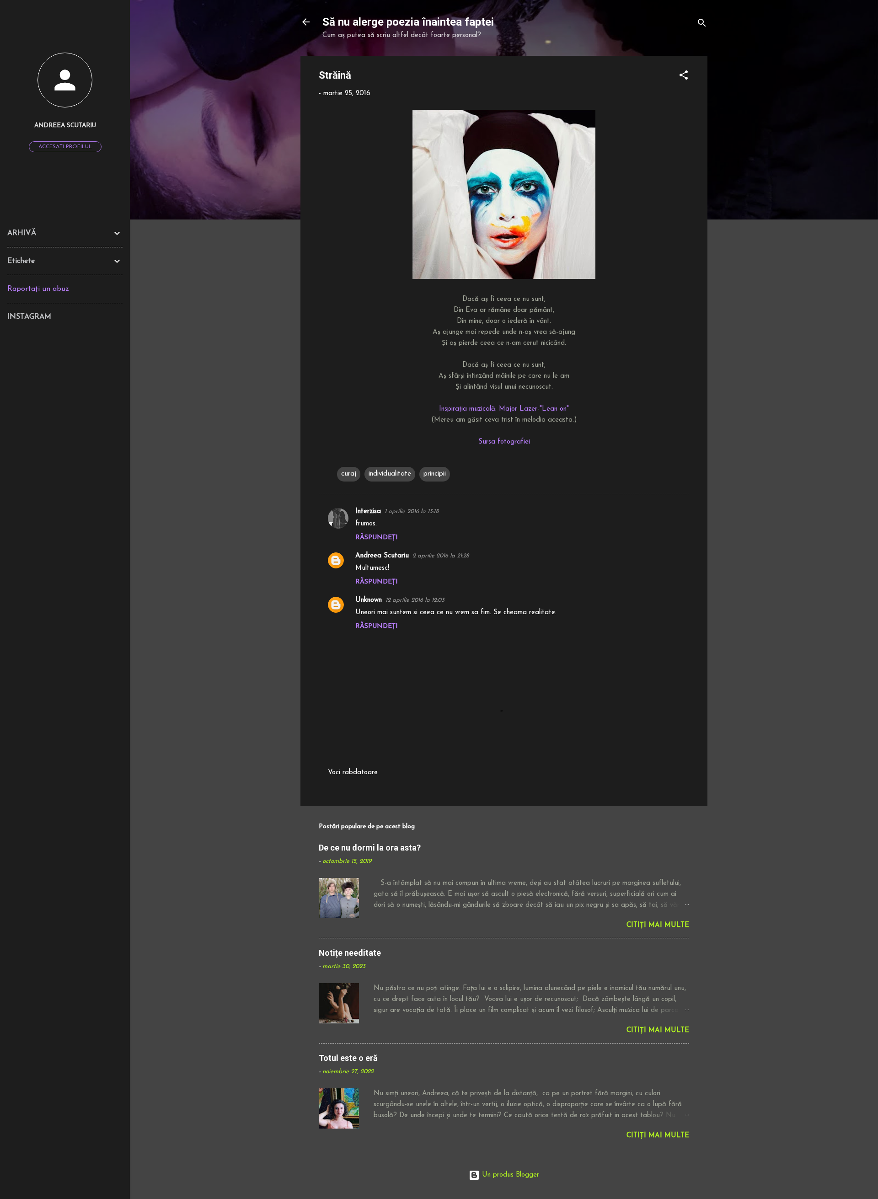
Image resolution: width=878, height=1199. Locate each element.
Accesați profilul (65, 147)
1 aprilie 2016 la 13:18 (412, 511)
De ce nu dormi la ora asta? (370, 847)
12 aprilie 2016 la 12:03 (414, 600)
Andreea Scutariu (382, 555)
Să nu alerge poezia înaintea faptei (408, 22)
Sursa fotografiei (504, 442)
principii (434, 474)
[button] (683, 77)
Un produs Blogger (509, 1175)
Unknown (368, 600)
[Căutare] (701, 25)
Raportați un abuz (38, 289)
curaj (348, 474)
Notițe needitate (350, 953)
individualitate (390, 474)
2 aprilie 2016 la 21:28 (440, 556)
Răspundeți (376, 537)
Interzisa (368, 511)
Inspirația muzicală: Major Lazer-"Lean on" (504, 409)
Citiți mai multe (657, 925)
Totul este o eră (348, 1058)
